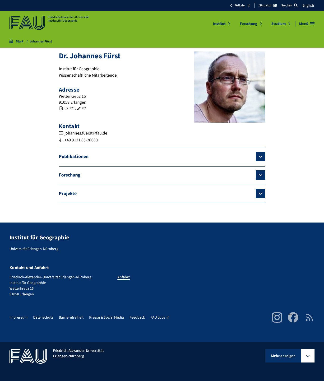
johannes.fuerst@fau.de (86, 133)
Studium (278, 23)
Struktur (265, 5)
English (308, 5)
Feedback (137, 317)
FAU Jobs (158, 317)
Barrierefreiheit (71, 317)
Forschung (248, 23)
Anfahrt (123, 277)
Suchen (286, 5)
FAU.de (240, 5)
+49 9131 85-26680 (81, 140)
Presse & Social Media (106, 317)
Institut (219, 23)
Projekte (68, 193)
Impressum (18, 317)
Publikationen (73, 156)
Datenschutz (43, 317)
